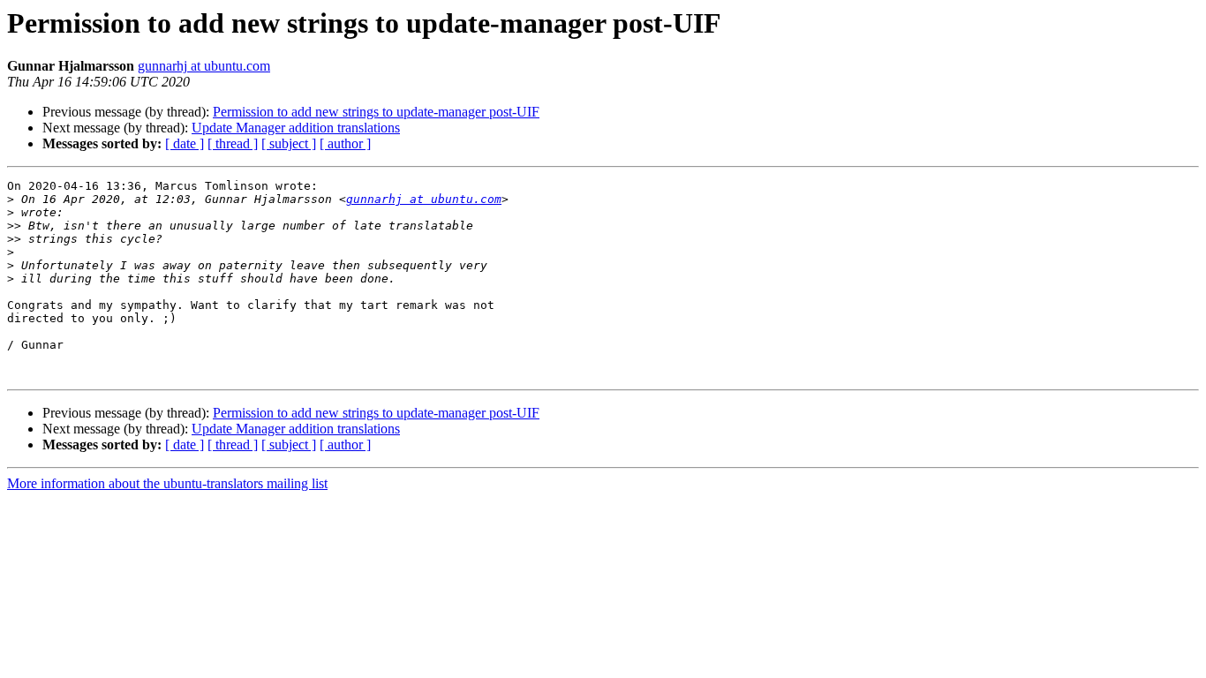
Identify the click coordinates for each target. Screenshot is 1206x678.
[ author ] (345, 143)
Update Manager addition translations (296, 127)
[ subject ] (288, 143)
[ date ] (184, 143)
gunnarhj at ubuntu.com (204, 65)
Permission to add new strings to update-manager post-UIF (376, 111)
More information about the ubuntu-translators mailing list (167, 483)
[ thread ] (232, 143)
